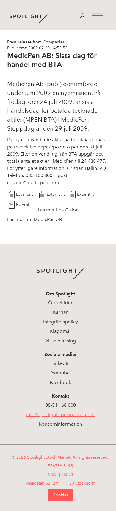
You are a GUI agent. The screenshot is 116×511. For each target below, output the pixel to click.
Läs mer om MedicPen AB (34, 219)
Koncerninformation (60, 424)
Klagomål (60, 331)
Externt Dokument (57, 194)
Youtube (60, 373)
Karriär (60, 312)
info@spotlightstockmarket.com (60, 414)
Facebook (60, 382)
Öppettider (60, 302)
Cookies (60, 495)
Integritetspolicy (60, 322)
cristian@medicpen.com (33, 182)
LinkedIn (60, 363)
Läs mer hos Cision (26, 194)
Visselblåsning (60, 341)
